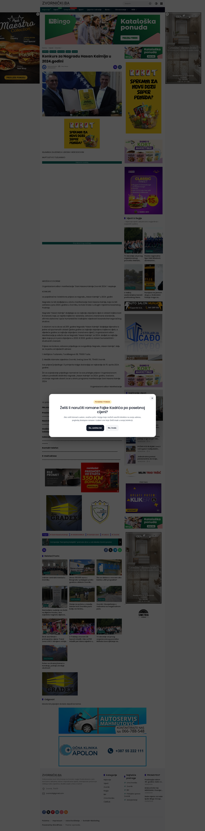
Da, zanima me (95, 428)
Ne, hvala (112, 428)
